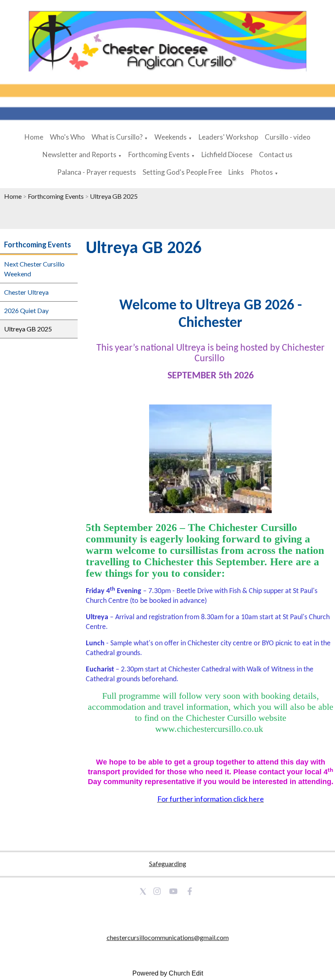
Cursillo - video (287, 137)
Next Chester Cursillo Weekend (34, 269)
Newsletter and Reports (79, 154)
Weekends (170, 137)
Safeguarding (167, 863)
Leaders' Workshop (228, 137)
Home (34, 137)
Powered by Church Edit (167, 973)
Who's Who (67, 137)
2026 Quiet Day (26, 310)
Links (236, 172)
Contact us (276, 154)
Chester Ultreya (26, 292)
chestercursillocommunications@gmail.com (168, 937)
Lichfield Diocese (226, 154)
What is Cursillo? (117, 137)
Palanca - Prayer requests (96, 172)
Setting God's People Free (182, 172)
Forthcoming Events (159, 154)
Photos (261, 172)
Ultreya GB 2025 (114, 196)
